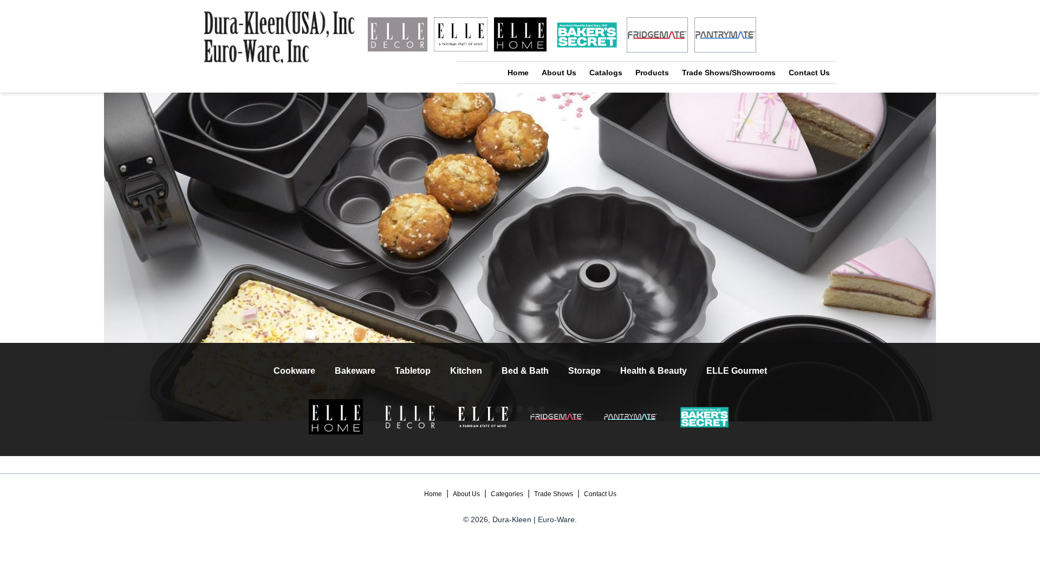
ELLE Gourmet (736, 370)
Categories (507, 494)
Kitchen (466, 370)
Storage (584, 370)
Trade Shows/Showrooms (729, 72)
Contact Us (809, 72)
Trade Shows (553, 494)
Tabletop (413, 370)
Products (652, 72)
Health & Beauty (653, 370)
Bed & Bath (525, 370)
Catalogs (605, 72)
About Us (559, 72)
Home (518, 72)
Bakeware (355, 370)
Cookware (294, 370)
